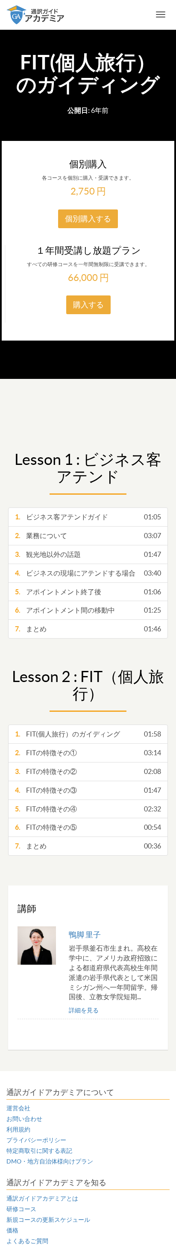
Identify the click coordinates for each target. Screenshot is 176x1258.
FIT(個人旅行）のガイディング (88, 734)
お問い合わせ (24, 1118)
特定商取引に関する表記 (39, 1150)
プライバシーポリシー (36, 1140)
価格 (12, 1230)
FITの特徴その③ (88, 790)
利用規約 (18, 1129)
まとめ (88, 629)
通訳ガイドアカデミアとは (42, 1198)
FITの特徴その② (88, 771)
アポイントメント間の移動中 (88, 610)
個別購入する (88, 218)
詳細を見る (84, 1010)
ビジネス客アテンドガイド (88, 517)
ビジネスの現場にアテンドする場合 (88, 573)
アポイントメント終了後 (88, 592)
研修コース (21, 1209)
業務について (88, 535)
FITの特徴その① (88, 753)
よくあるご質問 (27, 1241)
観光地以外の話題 (88, 554)
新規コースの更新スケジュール (48, 1219)
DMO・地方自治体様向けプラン (49, 1161)
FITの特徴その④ (88, 809)
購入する (88, 304)
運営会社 (18, 1108)
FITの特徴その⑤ (88, 827)
